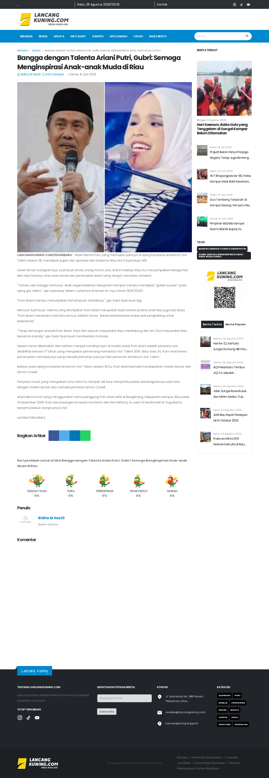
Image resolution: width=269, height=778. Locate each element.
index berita (158, 36)
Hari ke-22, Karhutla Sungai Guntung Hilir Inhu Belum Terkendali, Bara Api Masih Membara (230, 346)
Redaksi (182, 757)
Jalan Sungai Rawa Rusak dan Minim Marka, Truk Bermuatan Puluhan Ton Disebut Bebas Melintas (229, 394)
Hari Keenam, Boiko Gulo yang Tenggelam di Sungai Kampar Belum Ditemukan (222, 129)
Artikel (36, 50)
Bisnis (43, 36)
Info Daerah (118, 36)
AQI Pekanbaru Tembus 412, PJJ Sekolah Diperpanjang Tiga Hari (229, 370)
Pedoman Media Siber (207, 757)
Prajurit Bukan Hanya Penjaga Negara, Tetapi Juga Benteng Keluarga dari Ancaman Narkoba (229, 155)
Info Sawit (78, 36)
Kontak (162, 4)
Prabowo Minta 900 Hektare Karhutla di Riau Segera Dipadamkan (228, 441)
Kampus (97, 36)
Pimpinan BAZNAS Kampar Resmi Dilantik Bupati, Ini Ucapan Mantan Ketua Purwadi (230, 226)
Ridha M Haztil (31, 74)
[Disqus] (104, 598)
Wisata (59, 36)
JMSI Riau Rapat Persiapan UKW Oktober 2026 (230, 418)
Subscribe (106, 711)
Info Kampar (55, 74)
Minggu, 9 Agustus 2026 (211, 120)
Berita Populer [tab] (235, 324)
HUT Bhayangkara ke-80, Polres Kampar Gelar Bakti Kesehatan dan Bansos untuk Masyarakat (230, 179)
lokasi (138, 36)
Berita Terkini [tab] (212, 324)
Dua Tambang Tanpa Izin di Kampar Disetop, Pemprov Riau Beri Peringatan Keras (230, 203)
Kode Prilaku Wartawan (209, 763)
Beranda (26, 36)
